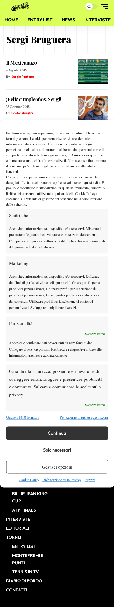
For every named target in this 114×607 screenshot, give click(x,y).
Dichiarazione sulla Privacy (61, 479)
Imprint (90, 479)
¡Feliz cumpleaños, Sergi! (33, 99)
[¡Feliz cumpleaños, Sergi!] (93, 108)
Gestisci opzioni (57, 467)
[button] (76, 6)
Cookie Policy (29, 479)
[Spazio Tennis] (21, 6)
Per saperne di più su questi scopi (84, 417)
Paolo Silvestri (22, 113)
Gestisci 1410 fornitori (22, 417)
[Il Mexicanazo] (93, 71)
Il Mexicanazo (21, 62)
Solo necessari (57, 450)
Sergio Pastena (22, 76)
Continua (57, 433)
